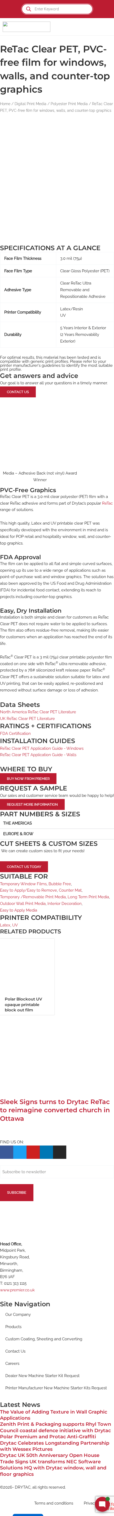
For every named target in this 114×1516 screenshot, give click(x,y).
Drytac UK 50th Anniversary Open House (49, 1455)
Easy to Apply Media (18, 910)
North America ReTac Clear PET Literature (38, 712)
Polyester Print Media (69, 104)
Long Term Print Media (88, 897)
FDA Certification (15, 733)
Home (5, 104)
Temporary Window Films (23, 883)
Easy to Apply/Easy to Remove (28, 890)
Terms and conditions (53, 1503)
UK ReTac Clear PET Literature (27, 718)
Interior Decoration (64, 903)
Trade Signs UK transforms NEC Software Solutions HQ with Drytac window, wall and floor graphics (53, 1468)
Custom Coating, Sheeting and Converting (43, 1339)
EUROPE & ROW (18, 833)
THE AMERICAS (17, 823)
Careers (12, 1363)
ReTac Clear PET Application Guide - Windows (42, 748)
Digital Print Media (30, 104)
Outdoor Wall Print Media (23, 903)
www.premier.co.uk (17, 1290)
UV (15, 925)
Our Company (18, 1314)
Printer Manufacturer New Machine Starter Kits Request (56, 1388)
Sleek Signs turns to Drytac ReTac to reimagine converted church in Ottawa (55, 1110)
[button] (106, 27)
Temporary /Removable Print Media (33, 897)
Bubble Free (60, 883)
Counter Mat (70, 890)
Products (13, 1326)
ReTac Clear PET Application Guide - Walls (38, 754)
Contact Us (15, 1351)
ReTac (107, 503)
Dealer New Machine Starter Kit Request (42, 1375)
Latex (5, 925)
